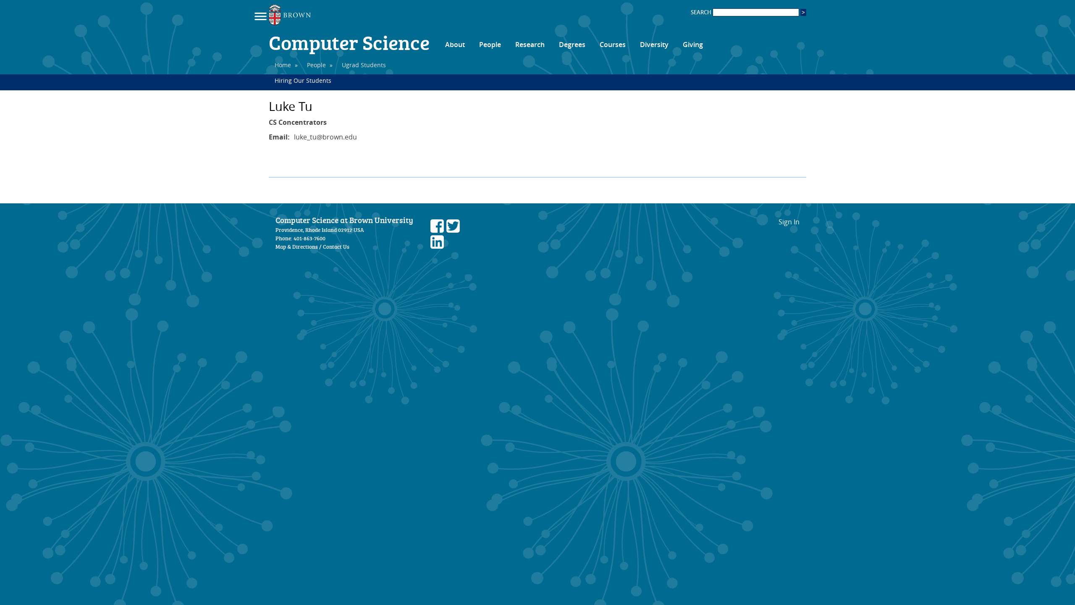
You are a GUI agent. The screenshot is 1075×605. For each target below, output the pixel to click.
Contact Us (336, 246)
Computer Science (349, 42)
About (455, 44)
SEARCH (702, 12)
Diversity (654, 44)
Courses (613, 44)
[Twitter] (453, 230)
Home (283, 65)
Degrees (572, 44)
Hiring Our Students (303, 80)
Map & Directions (296, 246)
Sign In (789, 221)
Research (530, 44)
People (490, 44)
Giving (693, 44)
